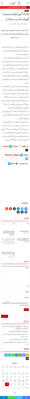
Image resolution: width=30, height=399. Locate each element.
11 (23, 377)
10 (27, 377)
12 (19, 377)
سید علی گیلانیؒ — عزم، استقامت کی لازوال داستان (17, 7)
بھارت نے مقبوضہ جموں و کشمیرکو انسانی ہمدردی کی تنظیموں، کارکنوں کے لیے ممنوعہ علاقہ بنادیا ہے (7, 254)
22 (7, 381)
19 (19, 381)
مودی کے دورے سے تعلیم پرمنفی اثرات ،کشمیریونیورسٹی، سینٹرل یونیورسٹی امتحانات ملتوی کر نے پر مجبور (8, 232)
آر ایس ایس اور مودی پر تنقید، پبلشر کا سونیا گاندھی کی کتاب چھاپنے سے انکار (15, 343)
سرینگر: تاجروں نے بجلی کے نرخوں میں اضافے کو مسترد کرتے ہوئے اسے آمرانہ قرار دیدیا (15, 335)
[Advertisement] (15, 184)
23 (3, 381)
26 (19, 384)
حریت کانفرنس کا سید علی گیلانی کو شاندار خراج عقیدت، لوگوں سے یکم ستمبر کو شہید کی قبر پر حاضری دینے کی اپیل (15, 327)
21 (11, 381)
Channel (6, 146)
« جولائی (15, 393)
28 (11, 384)
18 (23, 381)
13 (15, 377)
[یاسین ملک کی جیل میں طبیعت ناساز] (22, 226)
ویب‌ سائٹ (26, 297)
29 (7, 384)
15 (7, 377)
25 (23, 384)
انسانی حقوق (26, 11)
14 (11, 377)
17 (27, 381)
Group (15, 146)
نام (28, 286)
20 (15, 381)
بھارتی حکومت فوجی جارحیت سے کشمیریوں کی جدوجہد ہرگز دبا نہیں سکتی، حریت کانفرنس (23, 239)
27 (15, 384)
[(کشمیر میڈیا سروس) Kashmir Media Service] (15, 3)
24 (27, 384)
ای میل (27, 292)
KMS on (25, 146)
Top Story (24, 203)
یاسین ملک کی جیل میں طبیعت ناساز (24, 231)
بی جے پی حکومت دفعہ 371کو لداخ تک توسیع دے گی (18, 331)
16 (3, 377)
